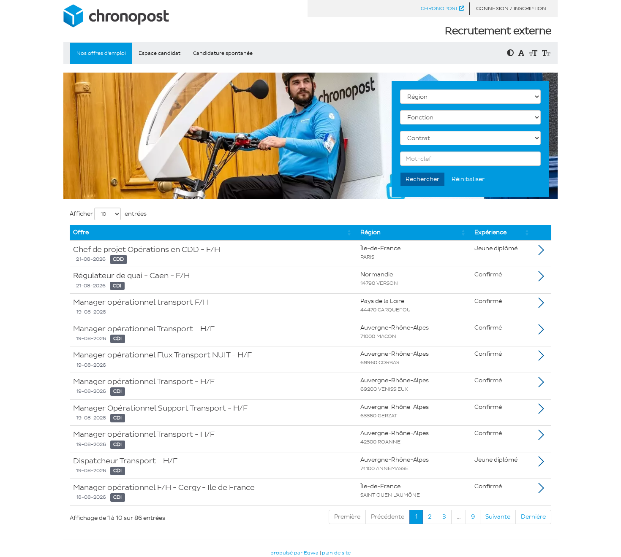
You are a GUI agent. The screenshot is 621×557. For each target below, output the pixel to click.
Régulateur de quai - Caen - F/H (131, 275)
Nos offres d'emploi (101, 53)
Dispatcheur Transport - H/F (125, 460)
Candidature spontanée (223, 53)
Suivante (497, 516)
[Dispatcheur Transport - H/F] (541, 464)
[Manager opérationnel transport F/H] (541, 305)
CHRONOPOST (440, 8)
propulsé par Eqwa (295, 553)
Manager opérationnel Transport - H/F (144, 328)
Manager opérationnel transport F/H (141, 302)
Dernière (533, 516)
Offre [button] (81, 232)
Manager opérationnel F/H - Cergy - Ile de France (164, 487)
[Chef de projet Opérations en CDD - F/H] (541, 252)
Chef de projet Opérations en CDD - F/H (146, 249)
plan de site (336, 553)
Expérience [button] (490, 232)
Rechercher (422, 179)
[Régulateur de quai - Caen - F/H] (541, 278)
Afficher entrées (108, 213)
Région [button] (370, 232)
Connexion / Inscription (511, 8)
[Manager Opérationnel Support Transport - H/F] (541, 411)
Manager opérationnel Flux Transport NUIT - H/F (162, 355)
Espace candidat (159, 53)
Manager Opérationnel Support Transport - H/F (160, 408)
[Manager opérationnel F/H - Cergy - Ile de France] (541, 490)
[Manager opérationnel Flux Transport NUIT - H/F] (541, 358)
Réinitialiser (468, 179)
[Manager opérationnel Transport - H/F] (541, 331)
